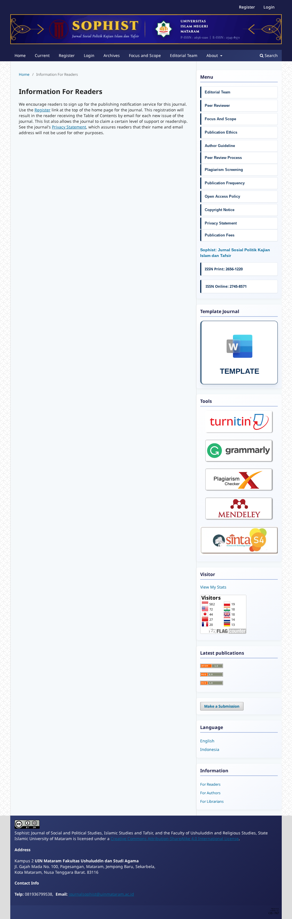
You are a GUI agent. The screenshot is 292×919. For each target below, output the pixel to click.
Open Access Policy (222, 196)
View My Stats (213, 587)
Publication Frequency (225, 183)
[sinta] (239, 553)
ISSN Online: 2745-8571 (226, 286)
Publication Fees (219, 235)
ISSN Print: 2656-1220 (224, 268)
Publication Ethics (221, 132)
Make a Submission (222, 706)
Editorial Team (183, 55)
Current (42, 55)
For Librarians (212, 801)
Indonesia (209, 749)
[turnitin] (239, 431)
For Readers (210, 784)
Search (270, 55)
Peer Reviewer (217, 105)
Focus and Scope (145, 55)
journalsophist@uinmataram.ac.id (101, 894)
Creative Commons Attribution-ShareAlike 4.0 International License (175, 838)
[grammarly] (239, 460)
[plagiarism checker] (239, 489)
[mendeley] (239, 518)
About (212, 55)
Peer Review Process (223, 158)
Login (89, 55)
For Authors (210, 792)
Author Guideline (220, 146)
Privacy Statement (69, 127)
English (207, 741)
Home (20, 55)
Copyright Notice (219, 210)
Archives (112, 55)
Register (67, 55)
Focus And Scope (220, 119)
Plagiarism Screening (224, 170)
